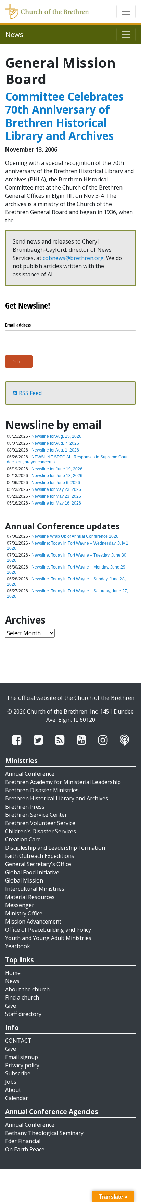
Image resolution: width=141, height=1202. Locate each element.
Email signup (21, 1057)
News (12, 981)
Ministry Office (23, 913)
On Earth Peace (24, 1149)
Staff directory (23, 1014)
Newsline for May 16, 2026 (56, 503)
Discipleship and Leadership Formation (55, 847)
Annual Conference (29, 774)
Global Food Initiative (32, 872)
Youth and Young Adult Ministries (48, 938)
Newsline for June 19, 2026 (56, 469)
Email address (18, 325)
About (13, 1090)
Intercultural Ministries (34, 888)
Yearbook (17, 946)
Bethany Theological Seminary (44, 1133)
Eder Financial (22, 1141)
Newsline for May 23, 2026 (56, 489)
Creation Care (23, 839)
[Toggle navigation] (126, 11)
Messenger (19, 905)
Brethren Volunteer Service (40, 823)
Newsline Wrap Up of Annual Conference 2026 (74, 536)
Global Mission (24, 880)
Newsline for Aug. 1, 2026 (55, 450)
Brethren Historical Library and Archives (56, 798)
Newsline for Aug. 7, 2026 (55, 443)
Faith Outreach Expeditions (39, 856)
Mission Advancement (33, 921)
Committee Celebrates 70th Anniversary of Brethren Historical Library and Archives (64, 116)
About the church (27, 989)
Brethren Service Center (36, 815)
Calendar (16, 1098)
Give (10, 1005)
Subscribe (17, 1073)
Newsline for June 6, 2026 (55, 482)
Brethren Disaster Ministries (42, 790)
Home (13, 973)
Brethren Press (24, 806)
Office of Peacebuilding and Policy (48, 929)
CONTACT (18, 1040)
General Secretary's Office (38, 864)
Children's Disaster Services (40, 831)
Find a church (22, 997)
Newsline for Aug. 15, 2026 (56, 436)
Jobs (10, 1081)
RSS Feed (29, 393)
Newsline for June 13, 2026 (56, 475)
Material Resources (30, 897)
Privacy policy (22, 1065)
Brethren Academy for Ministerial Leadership (63, 782)
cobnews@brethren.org (73, 258)
